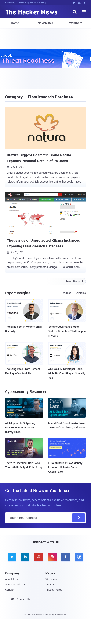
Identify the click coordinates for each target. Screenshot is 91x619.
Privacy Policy (54, 589)
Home (15, 23)
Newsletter (45, 23)
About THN (11, 579)
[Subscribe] (78, 517)
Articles (81, 293)
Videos (67, 293)
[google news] (79, 557)
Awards (50, 584)
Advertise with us (15, 584)
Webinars (75, 23)
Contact (9, 589)
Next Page (74, 281)
